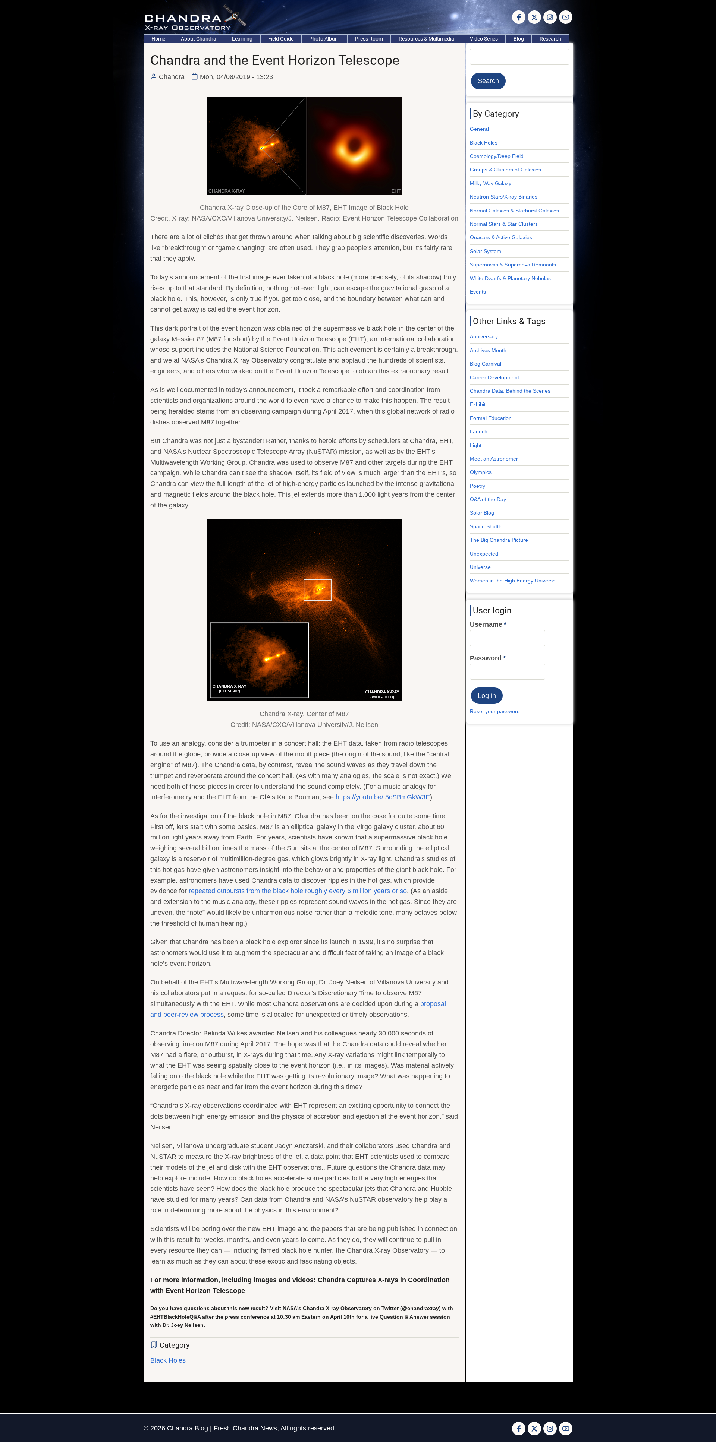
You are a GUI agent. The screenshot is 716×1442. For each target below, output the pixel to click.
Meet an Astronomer (494, 459)
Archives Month (488, 350)
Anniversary (484, 336)
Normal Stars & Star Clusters (504, 224)
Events (478, 292)
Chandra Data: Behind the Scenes (510, 391)
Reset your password (495, 711)
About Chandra (198, 39)
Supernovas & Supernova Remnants (513, 265)
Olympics (481, 472)
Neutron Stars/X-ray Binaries (503, 197)
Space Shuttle (486, 526)
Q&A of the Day (488, 499)
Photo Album (324, 39)
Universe (480, 567)
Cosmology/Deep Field (497, 156)
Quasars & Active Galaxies (501, 237)
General (479, 129)
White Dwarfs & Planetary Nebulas (510, 278)
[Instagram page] (550, 17)
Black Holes (168, 1360)
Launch (478, 431)
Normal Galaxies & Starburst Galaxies (514, 211)
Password (486, 658)
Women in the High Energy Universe (513, 581)
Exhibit (478, 404)
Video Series (484, 39)
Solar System (485, 251)
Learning (242, 39)
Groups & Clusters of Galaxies (505, 170)
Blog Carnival (485, 364)
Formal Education (491, 418)
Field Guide (280, 39)
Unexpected (484, 554)
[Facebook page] (518, 17)
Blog (519, 39)
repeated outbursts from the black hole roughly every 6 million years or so (298, 891)
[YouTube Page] (565, 17)
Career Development (494, 377)
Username (486, 624)
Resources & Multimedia (426, 39)
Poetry (477, 486)
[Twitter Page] (534, 17)
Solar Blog (482, 513)
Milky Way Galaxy (490, 183)
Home (158, 39)
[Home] (197, 16)
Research (550, 39)
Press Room (369, 39)
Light (475, 445)
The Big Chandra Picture (499, 540)
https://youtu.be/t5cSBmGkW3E (383, 797)
